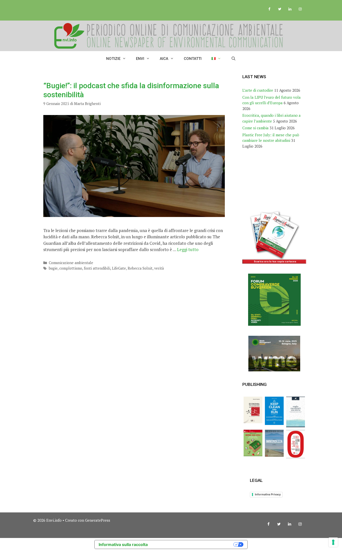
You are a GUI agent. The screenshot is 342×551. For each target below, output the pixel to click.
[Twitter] (280, 9)
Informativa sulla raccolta (123, 544)
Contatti (193, 58)
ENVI (140, 58)
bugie (53, 268)
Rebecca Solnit (140, 268)
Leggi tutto (188, 249)
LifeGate (119, 268)
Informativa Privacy (268, 494)
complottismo (70, 268)
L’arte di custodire (257, 90)
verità (159, 268)
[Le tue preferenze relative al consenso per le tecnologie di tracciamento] (333, 542)
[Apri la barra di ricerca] (233, 58)
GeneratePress (97, 520)
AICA (164, 58)
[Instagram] (300, 9)
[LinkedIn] (290, 9)
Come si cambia (255, 127)
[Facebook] (269, 9)
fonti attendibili (97, 268)
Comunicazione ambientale (71, 262)
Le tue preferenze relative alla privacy (193, 544)
